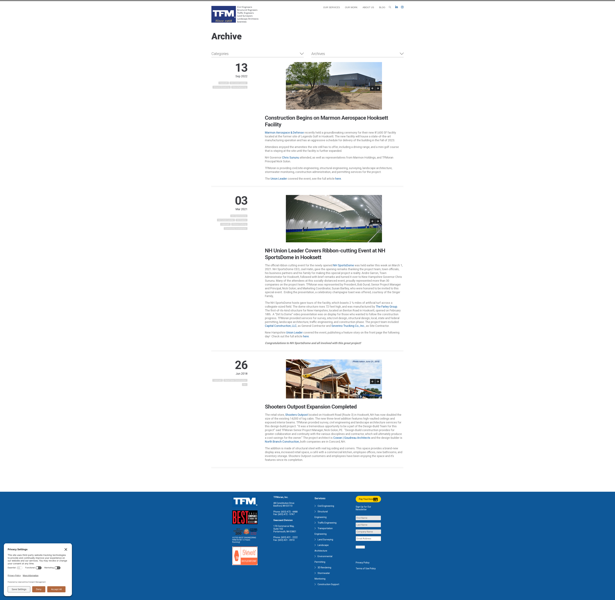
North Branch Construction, (282, 441)
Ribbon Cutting (239, 224)
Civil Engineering (326, 506)
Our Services (331, 7)
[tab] (257, 54)
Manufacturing (239, 87)
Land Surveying (325, 539)
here (338, 178)
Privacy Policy (362, 562)
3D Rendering (324, 567)
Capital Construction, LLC (281, 325)
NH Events (241, 220)
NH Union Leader (238, 83)
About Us (368, 7)
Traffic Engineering (327, 522)
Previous (372, 88)
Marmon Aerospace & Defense (284, 132)
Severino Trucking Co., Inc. (348, 325)
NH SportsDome (239, 216)
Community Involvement (235, 228)
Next (377, 88)
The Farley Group (386, 306)
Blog (382, 7)
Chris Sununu (290, 157)
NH (244, 384)
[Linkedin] (396, 7)
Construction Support (328, 584)
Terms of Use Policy (366, 568)
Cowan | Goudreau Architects (351, 437)
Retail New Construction (235, 380)
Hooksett (224, 83)
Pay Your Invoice (367, 499)
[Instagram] (402, 7)
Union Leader (279, 178)
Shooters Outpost (296, 414)
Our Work (351, 7)
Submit (360, 547)
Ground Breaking (221, 87)
